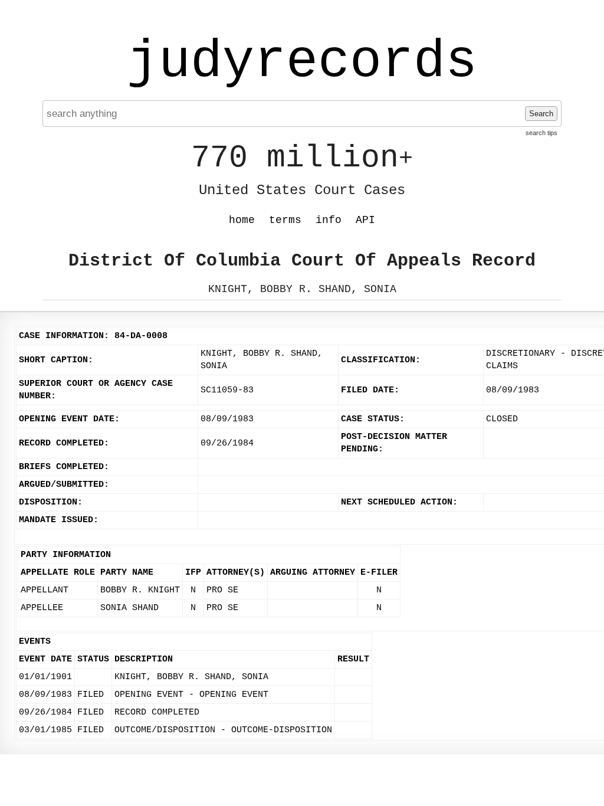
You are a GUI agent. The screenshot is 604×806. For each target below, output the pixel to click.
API (365, 220)
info (329, 220)
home (242, 220)
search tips (541, 132)
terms (285, 220)
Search (541, 113)
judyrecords (302, 62)
